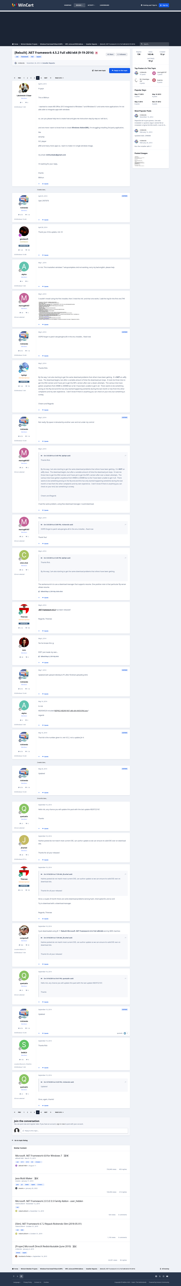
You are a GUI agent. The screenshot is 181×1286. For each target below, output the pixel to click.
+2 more (39, 1184)
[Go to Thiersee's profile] (24, 609)
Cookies (46, 1282)
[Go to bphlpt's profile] (24, 367)
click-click (24, 563)
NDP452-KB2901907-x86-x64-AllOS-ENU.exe (71, 711)
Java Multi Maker (23, 1178)
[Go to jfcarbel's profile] (24, 840)
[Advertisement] (90, 26)
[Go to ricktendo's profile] (16, 63)
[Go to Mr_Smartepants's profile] (136, 80)
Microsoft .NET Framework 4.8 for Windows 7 (38, 1155)
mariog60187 (24, 306)
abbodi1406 (19, 1158)
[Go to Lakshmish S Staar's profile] (24, 88)
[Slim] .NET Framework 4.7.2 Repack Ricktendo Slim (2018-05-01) (48, 1223)
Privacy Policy (28, 1282)
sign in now (61, 1124)
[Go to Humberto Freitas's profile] (16, 1256)
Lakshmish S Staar (24, 96)
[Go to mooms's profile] (16, 1188)
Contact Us (37, 1282)
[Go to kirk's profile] (24, 642)
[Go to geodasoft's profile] (24, 231)
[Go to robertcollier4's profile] (16, 1211)
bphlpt (24, 375)
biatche (160, 80)
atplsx (24, 274)
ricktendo (21, 63)
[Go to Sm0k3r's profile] (24, 1045)
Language (16, 1282)
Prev (19, 78)
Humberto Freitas (25, 1256)
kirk (24, 650)
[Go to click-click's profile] (24, 555)
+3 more (38, 1162)
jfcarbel (24, 848)
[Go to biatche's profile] (154, 80)
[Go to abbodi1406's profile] (16, 1166)
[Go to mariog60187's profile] (24, 298)
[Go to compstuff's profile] (24, 930)
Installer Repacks (49, 63)
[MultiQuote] (39, 184)
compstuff (24, 938)
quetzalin (24, 816)
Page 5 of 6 (58, 78)
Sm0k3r (24, 1052)
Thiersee (24, 617)
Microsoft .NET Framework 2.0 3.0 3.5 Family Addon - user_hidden (49, 1201)
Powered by (159, 1282)
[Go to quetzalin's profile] (24, 809)
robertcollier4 (20, 1204)
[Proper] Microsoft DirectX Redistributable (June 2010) (43, 1246)
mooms (17, 1181)
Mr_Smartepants (144, 80)
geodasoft (24, 239)
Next (45, 78)
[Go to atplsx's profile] (24, 267)
